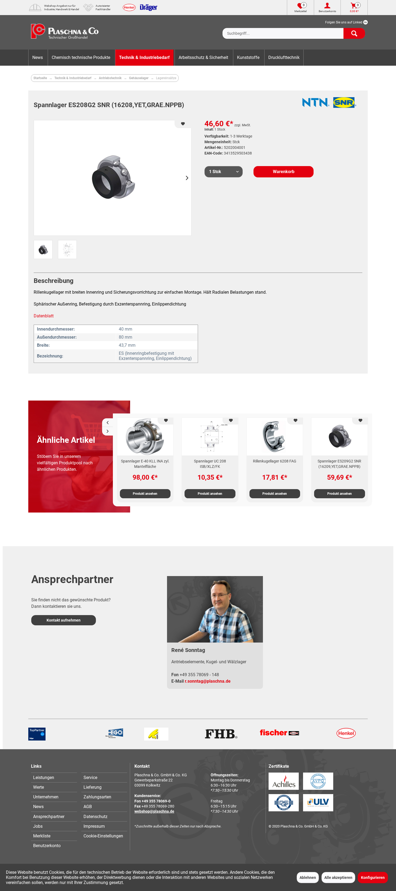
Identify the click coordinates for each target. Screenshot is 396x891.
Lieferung (93, 787)
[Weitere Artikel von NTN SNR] (329, 105)
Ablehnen (308, 877)
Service (90, 777)
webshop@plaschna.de (154, 811)
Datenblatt (44, 315)
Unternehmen (45, 796)
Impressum (94, 826)
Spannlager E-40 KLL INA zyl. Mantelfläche (145, 464)
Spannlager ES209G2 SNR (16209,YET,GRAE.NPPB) (339, 464)
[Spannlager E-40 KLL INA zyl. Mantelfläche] (145, 436)
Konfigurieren (373, 877)
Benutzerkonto (47, 845)
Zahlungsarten (97, 796)
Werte (38, 787)
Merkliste (41, 836)
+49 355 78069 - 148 (199, 674)
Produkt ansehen (145, 494)
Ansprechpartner (48, 816)
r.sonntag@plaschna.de (208, 681)
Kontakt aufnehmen (64, 620)
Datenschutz (95, 816)
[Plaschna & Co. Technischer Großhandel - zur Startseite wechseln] (65, 32)
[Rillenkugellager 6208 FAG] (275, 436)
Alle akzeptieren (338, 877)
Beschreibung (54, 281)
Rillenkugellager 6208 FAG (274, 461)
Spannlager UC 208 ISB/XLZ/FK (210, 464)
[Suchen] (354, 33)
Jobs (38, 826)
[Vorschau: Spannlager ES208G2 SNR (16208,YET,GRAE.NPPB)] (43, 249)
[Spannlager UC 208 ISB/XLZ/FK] (210, 436)
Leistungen (43, 777)
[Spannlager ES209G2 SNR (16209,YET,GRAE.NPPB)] (339, 436)
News (38, 806)
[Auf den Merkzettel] (165, 421)
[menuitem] (294, 29)
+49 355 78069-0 (156, 801)
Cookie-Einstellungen (103, 836)
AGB (88, 806)
